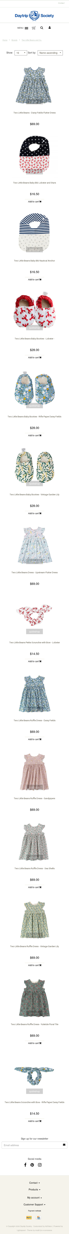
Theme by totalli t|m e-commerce (39, 1230)
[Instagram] (40, 1165)
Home (5, 40)
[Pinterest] (32, 1165)
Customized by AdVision (42, 1226)
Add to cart (33, 201)
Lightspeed (21, 1230)
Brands (14, 40)
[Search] (41, 28)
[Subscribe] (64, 1143)
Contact (61, 3)
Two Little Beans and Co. (32, 40)
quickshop (34, 101)
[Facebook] (25, 1165)
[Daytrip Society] (34, 16)
